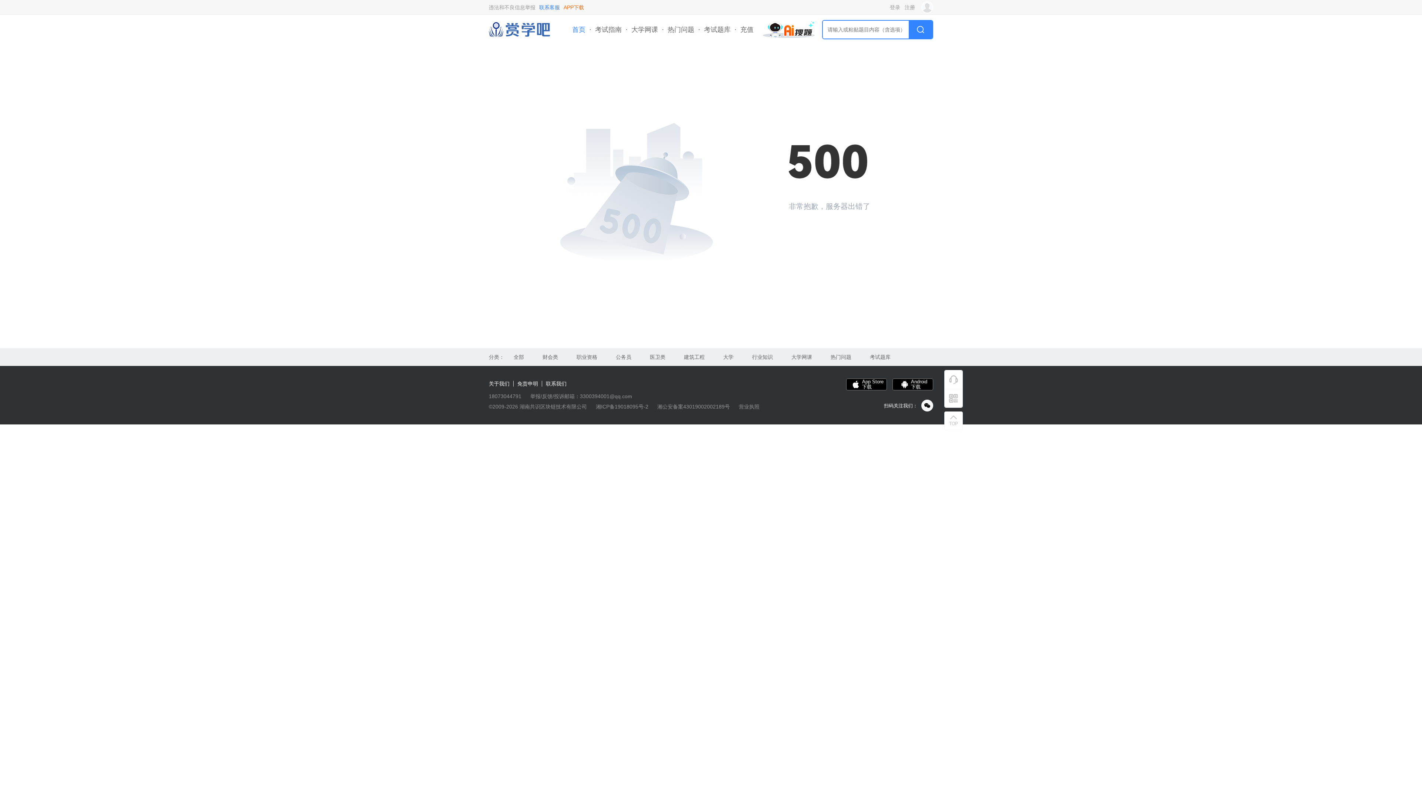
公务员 (623, 357)
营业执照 (749, 407)
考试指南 (608, 29)
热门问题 (681, 29)
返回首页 (815, 232)
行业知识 (762, 357)
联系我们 (556, 384)
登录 (895, 7)
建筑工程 (694, 357)
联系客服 (549, 7)
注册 (910, 7)
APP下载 (574, 7)
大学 (728, 357)
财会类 (550, 357)
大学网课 (644, 29)
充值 (747, 29)
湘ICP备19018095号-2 (622, 407)
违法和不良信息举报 (512, 7)
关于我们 (499, 384)
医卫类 (657, 357)
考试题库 (717, 29)
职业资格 (587, 357)
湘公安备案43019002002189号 (693, 407)
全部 (519, 357)
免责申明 (527, 384)
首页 (578, 29)
